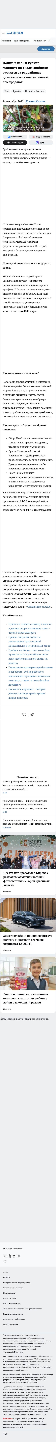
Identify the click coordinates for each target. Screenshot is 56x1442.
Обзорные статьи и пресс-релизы (16, 1282)
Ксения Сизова (35, 101)
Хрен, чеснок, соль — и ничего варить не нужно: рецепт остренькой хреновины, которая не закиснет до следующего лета (25, 806)
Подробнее (18, 1352)
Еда (6, 91)
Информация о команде (13, 1288)
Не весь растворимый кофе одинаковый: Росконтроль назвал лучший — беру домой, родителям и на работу (26, 787)
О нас (5, 1272)
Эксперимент (39, 40)
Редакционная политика (13, 1314)
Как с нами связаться (11, 1303)
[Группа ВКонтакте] (15, 137)
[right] (53, 41)
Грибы (17, 91)
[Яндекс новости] (41, 137)
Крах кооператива (22, 40)
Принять (45, 49)
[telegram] (33, 714)
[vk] (24, 714)
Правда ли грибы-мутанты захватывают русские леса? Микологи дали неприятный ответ (29, 641)
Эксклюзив (6, 40)
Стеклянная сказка (38, 606)
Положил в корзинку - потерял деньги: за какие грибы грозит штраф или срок (27, 693)
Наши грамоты (9, 1293)
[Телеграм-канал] (14, 1256)
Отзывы (6, 1277)
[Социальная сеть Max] (41, 142)
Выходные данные (10, 1324)
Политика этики (9, 1298)
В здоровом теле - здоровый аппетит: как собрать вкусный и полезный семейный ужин (27, 823)
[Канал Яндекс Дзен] (15, 142)
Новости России (34, 91)
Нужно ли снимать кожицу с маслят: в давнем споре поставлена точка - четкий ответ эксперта (30, 628)
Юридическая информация (14, 1319)
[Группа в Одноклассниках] (10, 1256)
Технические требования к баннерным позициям (22, 1309)
